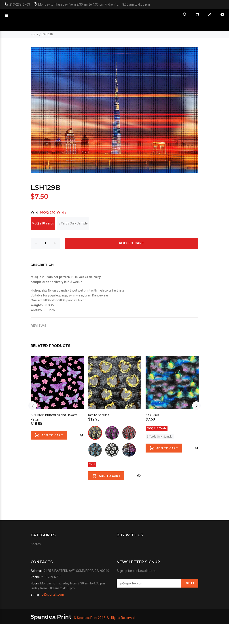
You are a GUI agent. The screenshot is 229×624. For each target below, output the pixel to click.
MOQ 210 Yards (43, 223)
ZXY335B (152, 415)
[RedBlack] (129, 433)
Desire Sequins (98, 415)
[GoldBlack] (95, 433)
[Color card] (129, 450)
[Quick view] (81, 435)
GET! (190, 583)
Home (34, 34)
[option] (57, 395)
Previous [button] (32, 405)
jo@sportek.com (52, 594)
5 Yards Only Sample (73, 223)
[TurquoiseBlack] (95, 450)
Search (36, 544)
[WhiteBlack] (112, 450)
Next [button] (196, 405)
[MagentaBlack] (112, 433)
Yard (92, 464)
